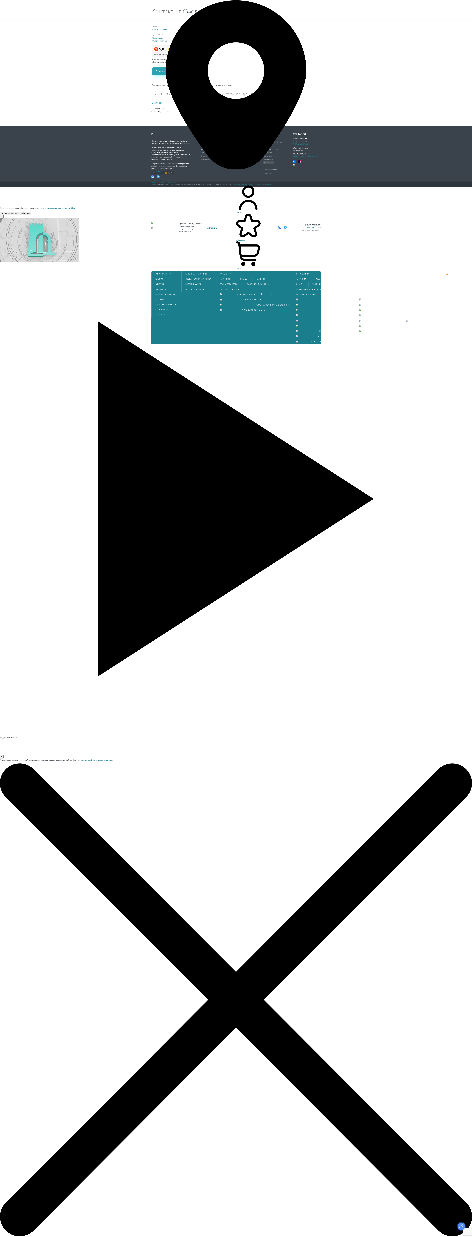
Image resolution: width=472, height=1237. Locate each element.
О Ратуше (159, 284)
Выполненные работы (166, 294)
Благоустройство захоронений (375, 289)
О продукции (302, 274)
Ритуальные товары (229, 289)
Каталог (224, 274)
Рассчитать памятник (196, 274)
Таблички (261, 279)
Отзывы (159, 289)
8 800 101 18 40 (313, 224)
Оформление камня (256, 284)
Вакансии (160, 310)
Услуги (362, 274)
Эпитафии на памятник (370, 284)
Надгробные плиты (336, 294)
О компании (161, 274)
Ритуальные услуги (368, 279)
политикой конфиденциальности (97, 760)
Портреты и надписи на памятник (403, 279)
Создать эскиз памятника (198, 279)
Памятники (225, 279)
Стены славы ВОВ (335, 289)
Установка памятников (402, 284)
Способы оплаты (164, 305)
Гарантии (159, 299)
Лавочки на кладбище (307, 294)
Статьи (158, 315)
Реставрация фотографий (412, 289)
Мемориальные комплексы (329, 279)
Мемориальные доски (307, 289)
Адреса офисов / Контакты (164, 182)
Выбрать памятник (194, 284)
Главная (159, 279)
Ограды (243, 279)
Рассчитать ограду (194, 289)
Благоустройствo (229, 284)
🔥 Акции (450, 274)
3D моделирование (368, 294)
